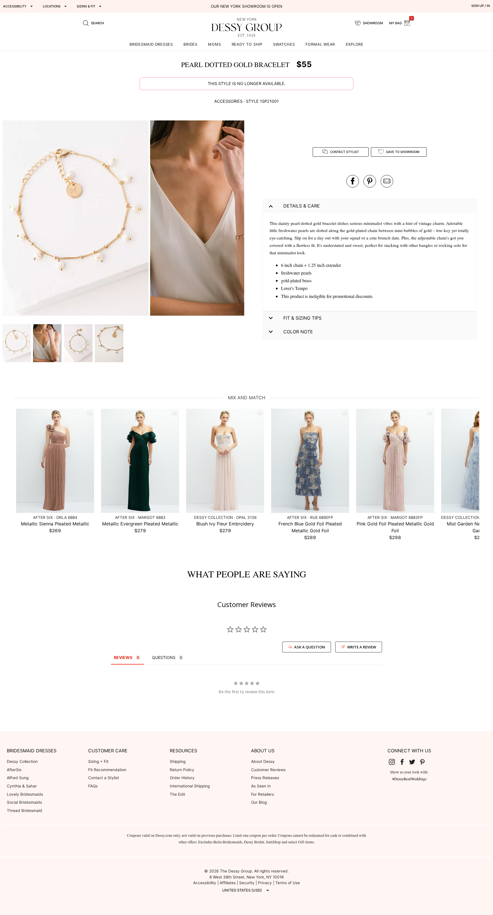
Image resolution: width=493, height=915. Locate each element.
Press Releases (265, 777)
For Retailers (262, 794)
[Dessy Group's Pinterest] (424, 761)
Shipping (177, 761)
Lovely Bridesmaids (25, 794)
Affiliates (228, 882)
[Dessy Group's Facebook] (404, 761)
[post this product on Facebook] (352, 181)
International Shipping (190, 786)
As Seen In (261, 786)
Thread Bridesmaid (24, 810)
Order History (182, 777)
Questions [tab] (163, 657)
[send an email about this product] (387, 181)
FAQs (93, 786)
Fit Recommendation (107, 769)
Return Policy (182, 769)
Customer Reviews (268, 769)
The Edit (177, 794)
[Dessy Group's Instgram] (394, 761)
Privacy (265, 882)
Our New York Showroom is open (246, 6)
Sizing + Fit (98, 761)
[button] (76, 219)
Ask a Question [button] (309, 647)
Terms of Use (287, 882)
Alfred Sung (18, 777)
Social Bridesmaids (24, 802)
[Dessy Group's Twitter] (414, 761)
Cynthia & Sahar (22, 786)
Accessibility (204, 882)
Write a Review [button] (361, 647)
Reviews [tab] (123, 657)
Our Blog (259, 802)
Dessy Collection (22, 761)
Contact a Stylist (103, 777)
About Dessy (263, 761)
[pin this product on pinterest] (369, 181)
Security (246, 882)
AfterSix (14, 769)
